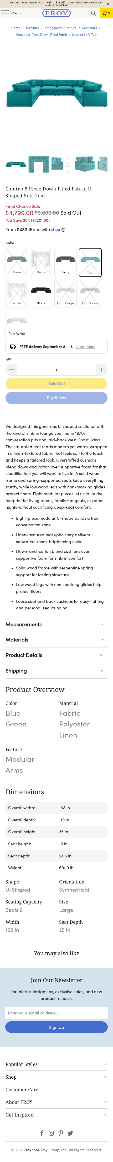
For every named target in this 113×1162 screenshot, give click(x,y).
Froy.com (31, 1150)
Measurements (24, 624)
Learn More (85, 346)
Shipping (16, 670)
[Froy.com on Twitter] (70, 1134)
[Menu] (2, 13)
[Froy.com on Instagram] (51, 1134)
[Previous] (9, 165)
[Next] (103, 165)
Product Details (24, 655)
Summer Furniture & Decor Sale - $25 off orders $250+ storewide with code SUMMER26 (56, 4)
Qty (8, 359)
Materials (17, 639)
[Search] (94, 13)
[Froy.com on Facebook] (42, 1134)
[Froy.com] (56, 13)
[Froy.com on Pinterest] (61, 1134)
